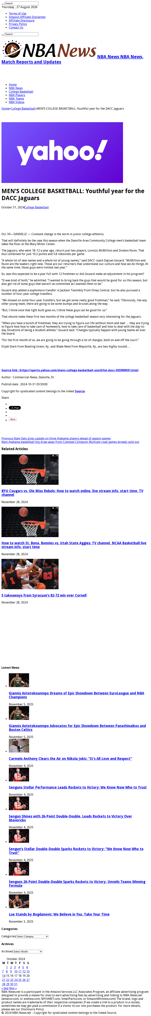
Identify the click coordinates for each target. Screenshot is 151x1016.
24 (15, 980)
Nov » (13, 988)
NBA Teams (16, 98)
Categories (8, 936)
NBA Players (17, 95)
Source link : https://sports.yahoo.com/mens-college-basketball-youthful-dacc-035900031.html (69, 370)
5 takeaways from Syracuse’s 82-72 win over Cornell (44, 595)
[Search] (2, 4)
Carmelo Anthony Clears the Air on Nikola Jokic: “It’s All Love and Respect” (70, 759)
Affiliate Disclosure (21, 20)
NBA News (16, 88)
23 (11, 980)
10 (15, 971)
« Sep (4, 988)
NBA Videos (16, 102)
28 (3, 984)
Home (13, 84)
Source (80, 391)
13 (28, 971)
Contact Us (16, 27)
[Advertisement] (44, 73)
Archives (7, 951)
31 (15, 984)
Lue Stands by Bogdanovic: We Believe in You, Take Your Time (59, 914)
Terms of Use (17, 13)
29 (7, 984)
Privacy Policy (18, 24)
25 (20, 980)
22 (7, 980)
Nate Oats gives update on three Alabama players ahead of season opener (56, 438)
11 (20, 971)
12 (24, 971)
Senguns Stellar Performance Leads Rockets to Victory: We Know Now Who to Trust (78, 787)
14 (3, 975)
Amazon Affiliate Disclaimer (27, 17)
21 (3, 980)
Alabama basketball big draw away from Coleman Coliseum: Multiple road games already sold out (70, 442)
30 (11, 984)
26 (24, 980)
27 (28, 980)
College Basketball (21, 91)
